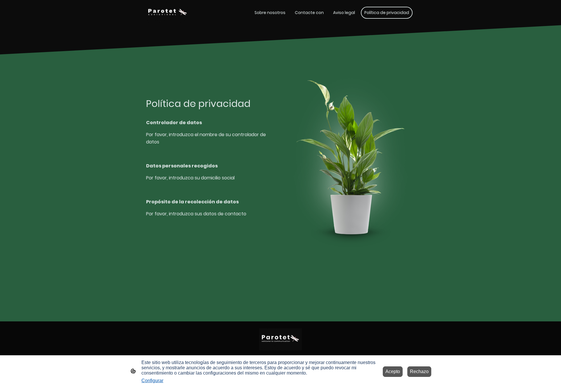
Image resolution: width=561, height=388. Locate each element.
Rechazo (419, 371)
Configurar (152, 380)
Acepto (392, 371)
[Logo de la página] (167, 12)
